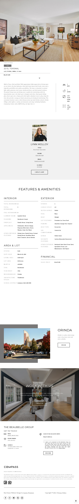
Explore (63, 345)
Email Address (47, 437)
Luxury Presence (28, 493)
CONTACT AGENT (39, 172)
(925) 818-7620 (40, 155)
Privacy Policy (62, 448)
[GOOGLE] (17, 497)
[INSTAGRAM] (9, 497)
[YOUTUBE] (13, 497)
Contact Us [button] (39, 403)
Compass (39, 474)
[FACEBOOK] (5, 497)
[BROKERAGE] (22, 497)
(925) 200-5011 (11, 440)
